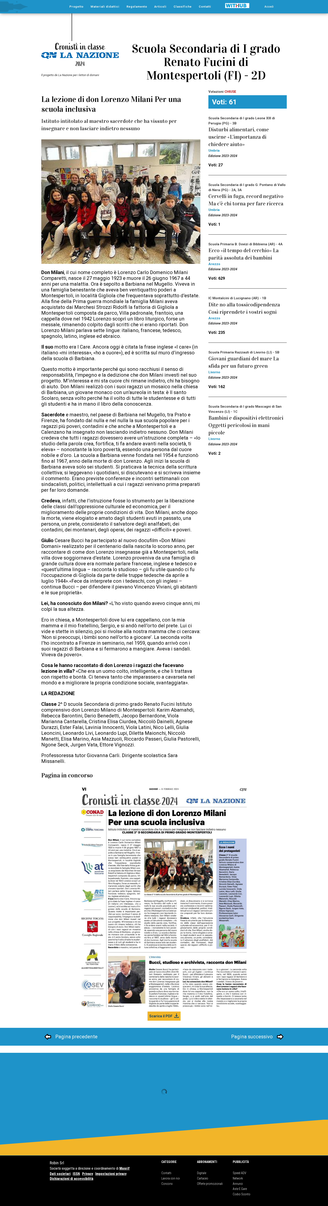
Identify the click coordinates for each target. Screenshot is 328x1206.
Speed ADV (239, 1173)
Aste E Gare (240, 1189)
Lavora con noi (170, 1178)
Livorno (214, 372)
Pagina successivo (252, 1036)
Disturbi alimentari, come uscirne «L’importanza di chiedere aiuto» (238, 137)
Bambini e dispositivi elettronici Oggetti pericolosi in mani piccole (245, 425)
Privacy (87, 1174)
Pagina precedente (76, 1036)
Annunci (238, 1183)
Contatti (166, 1173)
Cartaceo (202, 1178)
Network (238, 1178)
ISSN (76, 1174)
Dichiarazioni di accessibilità (71, 1179)
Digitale (201, 1173)
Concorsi (167, 1183)
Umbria (214, 151)
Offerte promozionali (210, 1183)
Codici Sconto (241, 1194)
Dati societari (60, 1174)
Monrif (124, 1168)
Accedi (269, 6)
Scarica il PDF (160, 1016)
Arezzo (214, 264)
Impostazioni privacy (111, 1174)
